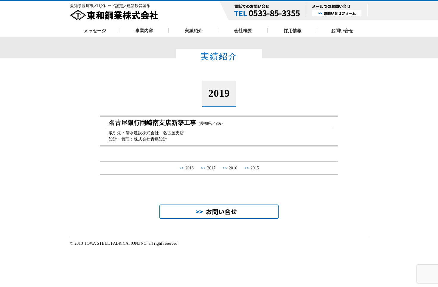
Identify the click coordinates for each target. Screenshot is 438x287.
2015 (251, 168)
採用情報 (293, 30)
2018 (186, 168)
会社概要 (243, 30)
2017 (208, 168)
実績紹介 (194, 30)
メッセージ (95, 30)
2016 (230, 168)
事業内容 (144, 30)
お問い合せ (342, 30)
